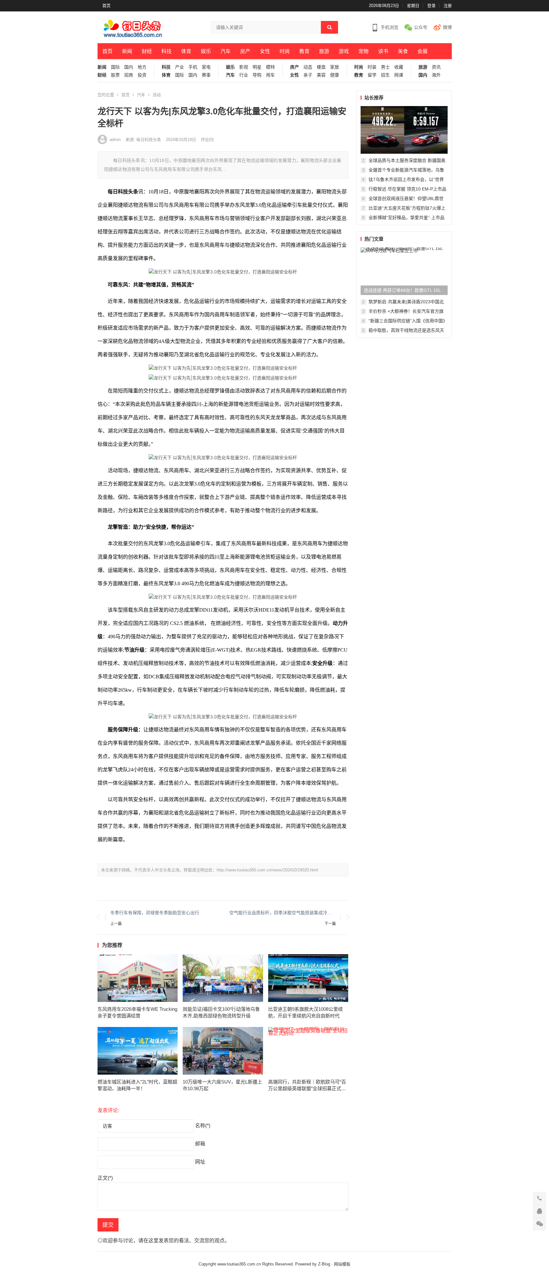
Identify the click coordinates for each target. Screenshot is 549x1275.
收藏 (398, 67)
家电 (206, 67)
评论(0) (207, 139)
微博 (447, 27)
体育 (186, 51)
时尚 (285, 51)
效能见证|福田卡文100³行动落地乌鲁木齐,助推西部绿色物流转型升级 (221, 1012)
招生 (385, 75)
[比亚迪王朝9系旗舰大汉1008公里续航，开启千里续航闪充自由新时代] (308, 978)
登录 (431, 5)
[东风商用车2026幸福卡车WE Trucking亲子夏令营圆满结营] (138, 978)
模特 (270, 67)
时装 (372, 67)
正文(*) (105, 1178)
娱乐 (206, 51)
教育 (304, 51)
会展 (422, 51)
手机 (192, 67)
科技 (166, 51)
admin (115, 139)
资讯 (436, 67)
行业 (243, 75)
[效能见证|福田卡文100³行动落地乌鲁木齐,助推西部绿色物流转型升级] (223, 978)
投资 (142, 75)
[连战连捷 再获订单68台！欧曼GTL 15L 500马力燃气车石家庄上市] (404, 271)
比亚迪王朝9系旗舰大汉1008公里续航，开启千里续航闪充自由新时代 (305, 1012)
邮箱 (200, 1143)
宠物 (363, 51)
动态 (307, 67)
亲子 (307, 75)
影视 (243, 67)
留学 (372, 75)
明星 (257, 67)
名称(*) (202, 1125)
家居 (334, 67)
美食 (403, 51)
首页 (106, 5)
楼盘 (321, 67)
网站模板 (342, 1264)
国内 (128, 67)
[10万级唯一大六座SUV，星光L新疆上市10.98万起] (223, 1051)
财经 (147, 51)
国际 (115, 67)
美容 (321, 75)
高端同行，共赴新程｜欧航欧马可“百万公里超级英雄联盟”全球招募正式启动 (307, 1085)
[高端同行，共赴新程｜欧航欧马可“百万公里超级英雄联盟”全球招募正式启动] (308, 1051)
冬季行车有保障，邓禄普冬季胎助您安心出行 (154, 912)
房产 (245, 51)
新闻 (127, 51)
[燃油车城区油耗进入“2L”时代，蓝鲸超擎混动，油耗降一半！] (138, 1051)
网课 (398, 75)
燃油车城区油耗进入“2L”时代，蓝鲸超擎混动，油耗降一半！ (137, 1085)
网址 (200, 1161)
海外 (436, 75)
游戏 (344, 51)
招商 (128, 75)
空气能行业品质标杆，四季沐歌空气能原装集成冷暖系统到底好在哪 (282, 912)
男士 (385, 67)
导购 (257, 75)
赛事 (206, 75)
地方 (142, 67)
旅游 (324, 51)
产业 (179, 67)
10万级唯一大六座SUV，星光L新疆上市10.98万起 (222, 1085)
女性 (265, 51)
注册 (448, 5)
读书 (383, 51)
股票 (115, 75)
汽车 (225, 51)
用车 (270, 75)
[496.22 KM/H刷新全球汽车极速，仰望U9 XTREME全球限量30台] (404, 130)
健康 (334, 75)
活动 (156, 94)
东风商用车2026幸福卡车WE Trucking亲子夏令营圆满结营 (137, 1012)
